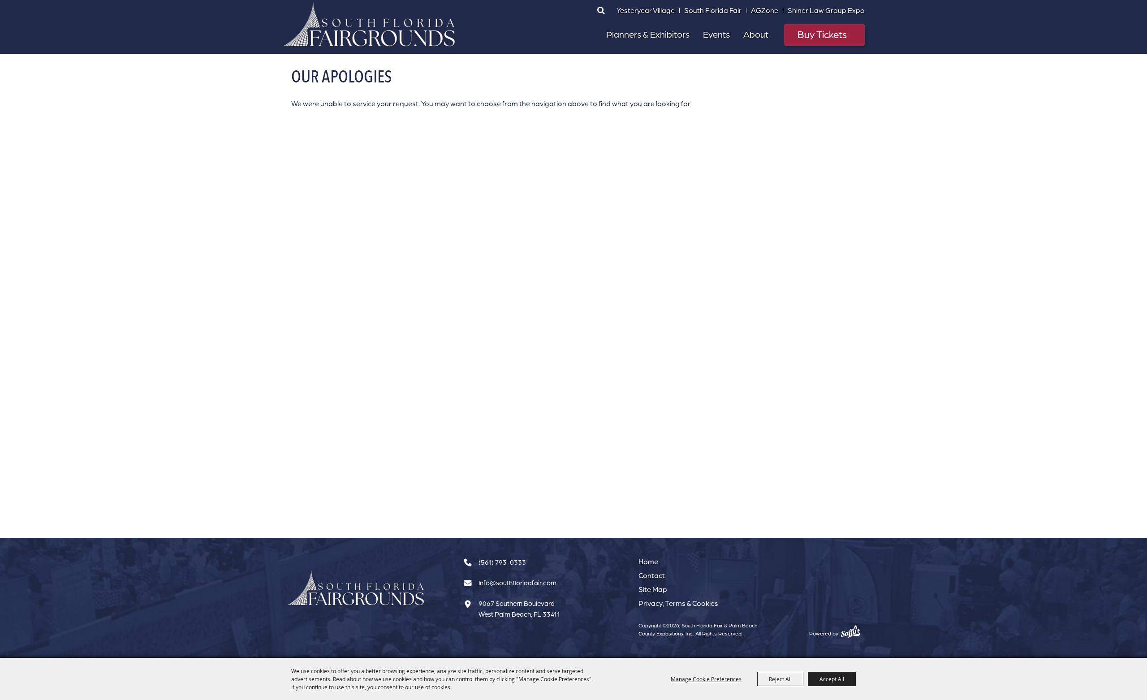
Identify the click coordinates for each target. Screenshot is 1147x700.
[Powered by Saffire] (850, 631)
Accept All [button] (831, 679)
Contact (651, 575)
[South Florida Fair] (356, 588)
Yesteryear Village (646, 10)
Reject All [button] (780, 679)
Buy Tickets (822, 34)
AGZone (764, 10)
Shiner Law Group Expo (826, 10)
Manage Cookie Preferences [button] (706, 679)
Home (648, 561)
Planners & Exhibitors (648, 34)
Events (716, 34)
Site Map (652, 589)
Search (601, 10)
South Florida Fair (713, 10)
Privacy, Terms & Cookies (678, 603)
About (755, 34)
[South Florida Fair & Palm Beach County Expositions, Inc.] (369, 24)
